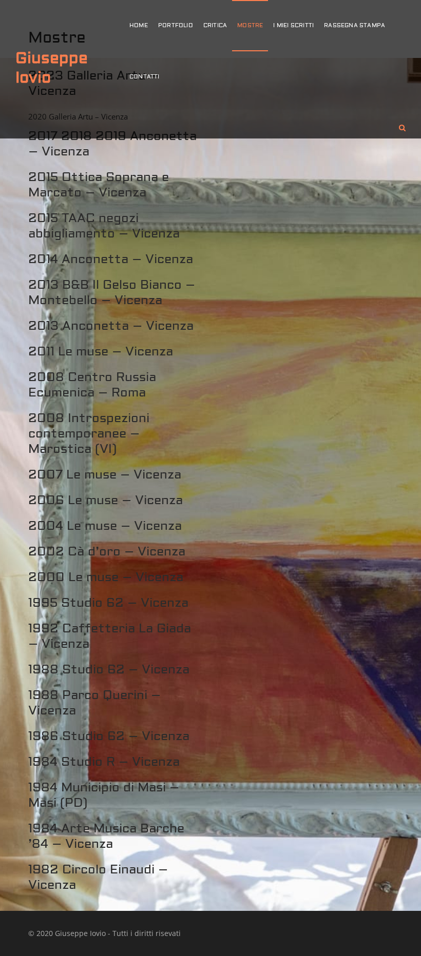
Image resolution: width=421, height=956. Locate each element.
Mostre (250, 25)
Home (138, 25)
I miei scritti (293, 25)
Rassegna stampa (354, 25)
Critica (215, 25)
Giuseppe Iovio (51, 68)
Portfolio (175, 25)
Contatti (144, 77)
